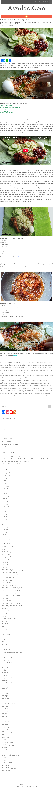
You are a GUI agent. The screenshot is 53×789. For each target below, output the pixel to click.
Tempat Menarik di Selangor (7, 762)
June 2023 (4, 480)
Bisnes (3, 557)
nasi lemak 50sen (35, 377)
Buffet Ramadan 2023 (6, 567)
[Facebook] (35, 2)
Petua (3, 678)
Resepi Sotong (5, 727)
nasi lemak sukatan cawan (21, 386)
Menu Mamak (4, 660)
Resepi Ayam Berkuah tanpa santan (9, 703)
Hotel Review (4, 621)
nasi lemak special (42, 385)
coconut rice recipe (38, 370)
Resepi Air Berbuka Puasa (7, 691)
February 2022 (5, 504)
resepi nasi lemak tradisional (6, 393)
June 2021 (4, 516)
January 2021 (4, 522)
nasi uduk (36, 386)
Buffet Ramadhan (5, 597)
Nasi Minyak (4, 675)
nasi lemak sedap (9, 385)
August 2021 (4, 513)
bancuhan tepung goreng (7, 554)
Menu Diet (4, 654)
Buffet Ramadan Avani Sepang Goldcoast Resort (12, 570)
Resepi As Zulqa (5, 696)
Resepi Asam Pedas (6, 698)
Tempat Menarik (5, 760)
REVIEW (3, 739)
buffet (3, 561)
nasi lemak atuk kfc (7, 378)
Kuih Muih (4, 636)
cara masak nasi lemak (35, 365)
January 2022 (4, 506)
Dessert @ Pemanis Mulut (7, 608)
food (25, 372)
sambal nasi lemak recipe (5, 395)
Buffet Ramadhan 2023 (6, 600)
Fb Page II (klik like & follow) (7, 109)
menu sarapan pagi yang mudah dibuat (12, 377)
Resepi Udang (4, 731)
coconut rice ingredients (19, 370)
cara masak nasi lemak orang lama (24, 368)
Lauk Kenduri (4, 644)
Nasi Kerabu (4, 672)
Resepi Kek (4, 711)
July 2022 (3, 498)
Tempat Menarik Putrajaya (7, 763)
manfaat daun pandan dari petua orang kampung (18, 461)
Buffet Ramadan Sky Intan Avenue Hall (9, 588)
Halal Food (4, 616)
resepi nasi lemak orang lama (46, 390)
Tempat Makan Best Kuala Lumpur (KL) (10, 755)
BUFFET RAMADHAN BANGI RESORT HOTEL (15, 456)
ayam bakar (4, 551)
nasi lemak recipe (44, 382)
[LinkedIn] (39, 2)
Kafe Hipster (4, 623)
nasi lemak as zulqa (44, 377)
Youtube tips (4, 773)
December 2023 (5, 472)
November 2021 (5, 509)
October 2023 (5, 473)
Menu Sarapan (5, 664)
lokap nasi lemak (5, 373)
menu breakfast (6, 375)
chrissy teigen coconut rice (37, 368)
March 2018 (4, 534)
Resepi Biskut (4, 705)
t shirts (3, 464)
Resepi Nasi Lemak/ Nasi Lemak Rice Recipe (38, 362)
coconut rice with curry (19, 372)
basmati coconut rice (39, 364)
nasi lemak (18, 362)
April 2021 (4, 519)
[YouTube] (41, 2)
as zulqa (13, 364)
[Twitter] (33, 2)
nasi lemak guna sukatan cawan (40, 378)
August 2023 (4, 477)
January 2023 (4, 488)
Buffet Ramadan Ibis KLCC (7, 579)
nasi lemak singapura (34, 385)
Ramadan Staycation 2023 (7, 687)
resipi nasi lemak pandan (45, 393)
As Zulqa (3, 421)
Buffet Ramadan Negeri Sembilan (9, 582)
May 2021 (4, 517)
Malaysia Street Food (6, 649)
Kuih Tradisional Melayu (6, 638)
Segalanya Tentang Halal (7, 742)
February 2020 (5, 526)
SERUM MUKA (4, 747)
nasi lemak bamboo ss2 (16, 378)
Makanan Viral (5, 647)
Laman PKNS (4, 642)
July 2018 (3, 532)
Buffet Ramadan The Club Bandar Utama (10, 590)
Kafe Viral (4, 624)
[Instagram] (43, 2)
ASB (2, 549)
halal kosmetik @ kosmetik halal (8, 618)
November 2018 (5, 527)
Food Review (4, 615)
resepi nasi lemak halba (14, 390)
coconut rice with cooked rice (8, 372)
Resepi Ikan (4, 708)
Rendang (3, 688)
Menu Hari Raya (5, 656)
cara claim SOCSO (5, 606)
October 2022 (5, 493)
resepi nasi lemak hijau (23, 390)
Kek (2, 626)
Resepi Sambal (5, 724)
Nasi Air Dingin (5, 667)
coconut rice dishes (9, 370)
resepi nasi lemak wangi (17, 393)
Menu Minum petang (6, 662)
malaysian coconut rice (23, 373)
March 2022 (4, 503)
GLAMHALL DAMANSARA (7, 441)
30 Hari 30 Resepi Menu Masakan (9, 548)
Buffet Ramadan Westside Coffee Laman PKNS (11, 595)
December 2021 (5, 508)
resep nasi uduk (31, 388)
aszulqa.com (26, 8)
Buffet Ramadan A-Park (6, 569)
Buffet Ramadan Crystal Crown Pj (8, 575)
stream (3, 463)
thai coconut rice (34, 395)
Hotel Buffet (4, 620)
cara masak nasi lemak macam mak (9, 368)
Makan (3, 646)
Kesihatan (4, 628)
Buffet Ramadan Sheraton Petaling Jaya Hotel (11, 587)
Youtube (2, 105)
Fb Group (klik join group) (6, 111)
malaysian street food (41, 373)
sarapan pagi (17, 395)
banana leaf (21, 364)
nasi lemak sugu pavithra (10, 386)
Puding (3, 683)
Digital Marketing (5, 610)
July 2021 (3, 514)
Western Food (5, 772)
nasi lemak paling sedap (16, 382)
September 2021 (5, 511)
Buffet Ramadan (5, 564)
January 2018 (4, 537)
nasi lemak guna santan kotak (27, 378)
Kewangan (4, 629)
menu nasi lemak (40, 375)
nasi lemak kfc (33, 380)
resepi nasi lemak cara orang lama (42, 388)
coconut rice (2, 370)
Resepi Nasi (26, 362)
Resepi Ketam (4, 713)
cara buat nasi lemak (48, 364)
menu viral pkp (24, 377)
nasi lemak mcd (7, 382)
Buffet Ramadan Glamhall (7, 577)
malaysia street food (14, 373)
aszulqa (16, 364)
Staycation (4, 752)
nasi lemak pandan (25, 382)
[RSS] (48, 2)
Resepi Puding (5, 719)
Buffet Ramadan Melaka (7, 580)
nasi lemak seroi (16, 385)
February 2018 (5, 535)
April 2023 (4, 483)
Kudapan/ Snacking (6, 634)
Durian (3, 611)
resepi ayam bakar (6, 701)
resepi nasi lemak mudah (34, 390)
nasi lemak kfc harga (41, 380)
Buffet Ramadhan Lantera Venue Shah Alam (11, 603)
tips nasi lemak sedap (42, 395)
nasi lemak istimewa (26, 380)
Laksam (3, 641)
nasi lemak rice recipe (20, 383)
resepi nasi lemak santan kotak (31, 391)
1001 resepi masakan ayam (10, 362)
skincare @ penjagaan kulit (7, 750)
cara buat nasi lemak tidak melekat (23, 365)
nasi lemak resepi (12, 383)
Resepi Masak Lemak (6, 714)
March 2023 (4, 485)
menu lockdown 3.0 (22, 375)
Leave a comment (9, 25)
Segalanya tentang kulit (6, 744)
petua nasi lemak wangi (12, 388)
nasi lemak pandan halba (35, 382)
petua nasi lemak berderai (43, 386)
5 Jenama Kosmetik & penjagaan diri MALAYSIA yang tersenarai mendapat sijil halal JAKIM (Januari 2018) (27, 464)
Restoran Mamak (5, 737)
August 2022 (4, 496)
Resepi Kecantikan (5, 709)
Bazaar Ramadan (5, 556)
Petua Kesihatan (5, 680)
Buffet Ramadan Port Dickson (8, 584)
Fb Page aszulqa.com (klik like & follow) (10, 107)
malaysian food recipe (32, 373)
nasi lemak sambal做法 (41, 383)
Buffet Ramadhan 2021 (6, 598)
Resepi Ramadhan (5, 721)
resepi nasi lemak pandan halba (17, 391)
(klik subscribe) (8, 105)
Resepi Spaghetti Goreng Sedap (13, 463)
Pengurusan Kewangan (6, 677)
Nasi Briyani (4, 670)
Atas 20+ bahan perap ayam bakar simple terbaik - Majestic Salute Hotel (17, 458)
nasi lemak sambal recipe (30, 383)
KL (2, 631)
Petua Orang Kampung (6, 682)
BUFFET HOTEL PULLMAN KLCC (8, 443)
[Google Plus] (37, 2)
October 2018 (5, 529)
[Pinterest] (45, 2)
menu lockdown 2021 (13, 375)
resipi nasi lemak (26, 393)
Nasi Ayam (4, 669)
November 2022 (5, 491)
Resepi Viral (4, 734)
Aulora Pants (4, 446)
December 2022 (5, 490)
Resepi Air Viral (5, 693)
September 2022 (5, 495)
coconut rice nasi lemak (29, 370)
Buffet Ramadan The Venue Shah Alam (10, 592)
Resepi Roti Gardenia (6, 723)
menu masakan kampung (32, 375)
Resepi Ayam (4, 700)
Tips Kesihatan (5, 765)
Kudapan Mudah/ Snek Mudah (8, 633)
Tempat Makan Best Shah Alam (8, 757)
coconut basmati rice (47, 368)
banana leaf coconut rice (29, 364)
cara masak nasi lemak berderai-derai (9, 367)
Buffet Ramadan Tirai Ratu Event (8, 593)
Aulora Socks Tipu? (6, 448)
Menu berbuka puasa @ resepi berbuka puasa (11, 652)
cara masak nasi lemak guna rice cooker (26, 367)
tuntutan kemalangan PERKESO (8, 768)
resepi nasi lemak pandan (5, 391)
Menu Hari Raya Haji (6, 657)
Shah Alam (4, 749)
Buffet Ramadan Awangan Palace (8, 572)
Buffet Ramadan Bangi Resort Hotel (9, 574)
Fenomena (4, 613)
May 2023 (4, 482)
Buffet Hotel (4, 562)
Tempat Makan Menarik (7, 759)
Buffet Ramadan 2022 (6, 566)
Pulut (3, 685)
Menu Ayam (4, 651)
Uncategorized (5, 770)
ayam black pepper (6, 552)
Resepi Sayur (4, 726)
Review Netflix (4, 741)
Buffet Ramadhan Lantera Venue (8, 602)
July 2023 (3, 478)
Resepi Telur (4, 729)
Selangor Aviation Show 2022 (8, 745)
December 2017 (5, 539)
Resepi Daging (5, 706)
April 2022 (4, 501)
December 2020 (5, 524)
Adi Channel (4, 461)
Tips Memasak (5, 767)
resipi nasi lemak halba (35, 393)
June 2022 (4, 499)
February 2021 (5, 521)
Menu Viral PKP (5, 665)
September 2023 (5, 475)
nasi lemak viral (30, 386)
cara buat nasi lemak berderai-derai (7, 365)
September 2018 (5, 531)
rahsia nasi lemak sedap (23, 388)
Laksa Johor (4, 639)
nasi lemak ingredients (16, 380)
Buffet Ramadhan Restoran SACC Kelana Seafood (12, 605)
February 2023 (5, 486)
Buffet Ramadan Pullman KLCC (8, 585)
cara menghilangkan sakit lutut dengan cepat (11, 444)
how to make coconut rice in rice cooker (35, 372)
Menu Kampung (5, 659)
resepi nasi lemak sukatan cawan (44, 391)
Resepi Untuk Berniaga (6, 732)
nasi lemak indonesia (7, 380)
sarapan (12, 395)
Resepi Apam (4, 695)
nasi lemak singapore (24, 385)
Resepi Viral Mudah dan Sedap (8, 429)
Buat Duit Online (6, 559)
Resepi (22, 362)
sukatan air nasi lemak (25, 395)
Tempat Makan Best (6, 754)
